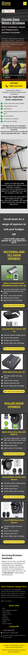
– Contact (3, 621)
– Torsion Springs (5, 612)
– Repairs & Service (6, 614)
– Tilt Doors (4, 616)
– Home (3, 608)
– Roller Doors (5, 618)
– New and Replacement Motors (9, 610)
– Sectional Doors (5, 619)
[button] (14, 305)
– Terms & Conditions (6, 623)
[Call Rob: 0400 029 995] (7, 630)
